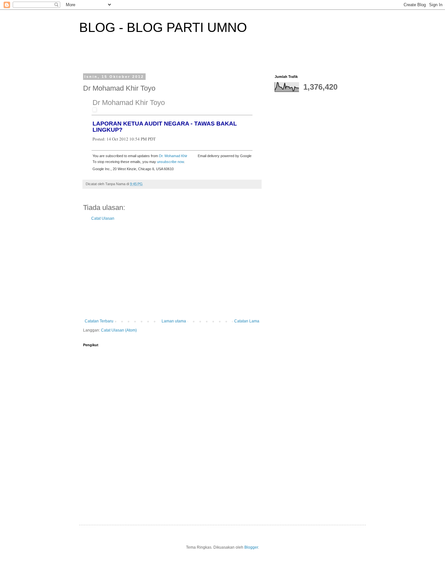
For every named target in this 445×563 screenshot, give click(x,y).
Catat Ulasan (102, 218)
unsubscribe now (170, 162)
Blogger (251, 547)
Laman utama (174, 321)
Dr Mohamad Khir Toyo (129, 102)
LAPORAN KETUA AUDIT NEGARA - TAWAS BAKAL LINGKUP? (165, 126)
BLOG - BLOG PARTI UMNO (163, 27)
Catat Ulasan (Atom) (119, 330)
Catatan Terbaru (99, 321)
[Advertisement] (172, 270)
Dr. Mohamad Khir (173, 156)
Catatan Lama (246, 321)
